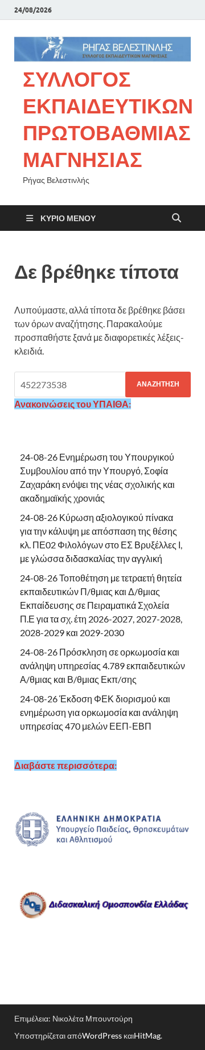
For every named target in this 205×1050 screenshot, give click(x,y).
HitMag (147, 1035)
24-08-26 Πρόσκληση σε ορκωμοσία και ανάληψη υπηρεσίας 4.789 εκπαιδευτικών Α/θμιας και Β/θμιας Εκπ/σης (102, 665)
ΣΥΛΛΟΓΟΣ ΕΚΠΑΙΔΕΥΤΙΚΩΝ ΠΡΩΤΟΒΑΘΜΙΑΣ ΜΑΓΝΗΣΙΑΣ (108, 119)
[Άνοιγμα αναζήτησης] (176, 218)
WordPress (102, 1035)
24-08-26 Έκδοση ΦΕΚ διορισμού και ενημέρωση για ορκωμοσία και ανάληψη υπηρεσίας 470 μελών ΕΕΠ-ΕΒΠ (99, 712)
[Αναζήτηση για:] (102, 384)
